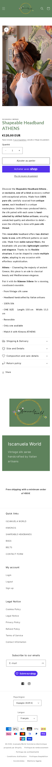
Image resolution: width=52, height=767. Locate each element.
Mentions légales (34, 761)
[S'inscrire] (42, 663)
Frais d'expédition (20, 140)
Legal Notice (12, 615)
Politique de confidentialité (27, 752)
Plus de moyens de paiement (26, 176)
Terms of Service (14, 635)
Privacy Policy (13, 622)
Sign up (10, 588)
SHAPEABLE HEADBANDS (19, 534)
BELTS (9, 547)
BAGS (8, 541)
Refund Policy (13, 629)
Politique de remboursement (36, 748)
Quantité (6, 145)
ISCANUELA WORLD (16, 521)
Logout (9, 581)
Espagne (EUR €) (24, 703)
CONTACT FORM (14, 554)
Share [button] (8, 372)
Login (8, 575)
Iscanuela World (19, 744)
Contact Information (16, 642)
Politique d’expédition (38, 756)
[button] (3, 8)
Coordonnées (19, 761)
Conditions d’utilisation (17, 756)
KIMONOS (11, 528)
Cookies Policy (13, 609)
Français (25, 718)
